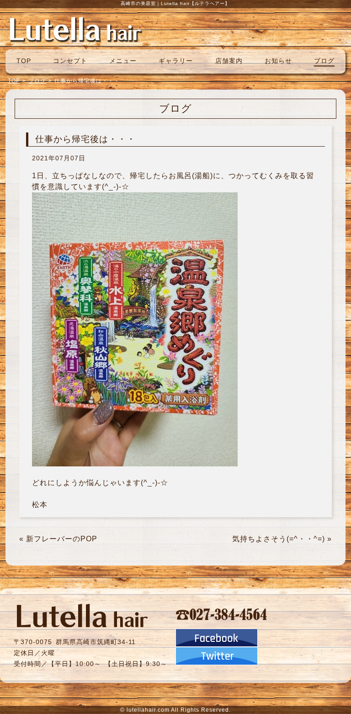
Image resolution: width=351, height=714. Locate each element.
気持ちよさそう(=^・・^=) (278, 539)
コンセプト (70, 60)
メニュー (123, 60)
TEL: (222, 614)
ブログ (324, 60)
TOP (23, 60)
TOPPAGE (75, 28)
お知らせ (278, 60)
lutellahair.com (148, 710)
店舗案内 (229, 60)
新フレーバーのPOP (61, 539)
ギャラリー (176, 60)
